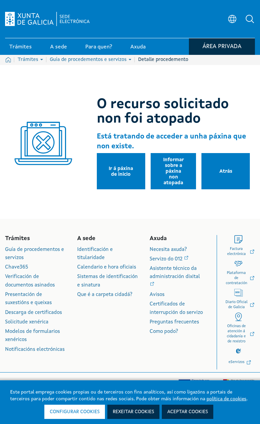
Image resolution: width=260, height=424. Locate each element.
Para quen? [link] (98, 47)
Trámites (29, 59)
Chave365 (16, 267)
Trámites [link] (20, 47)
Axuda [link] (138, 47)
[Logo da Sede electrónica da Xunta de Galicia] (47, 19)
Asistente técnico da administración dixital (175, 272)
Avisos (157, 294)
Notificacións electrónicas (35, 349)
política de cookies (226, 399)
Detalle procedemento (163, 59)
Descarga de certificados (33, 312)
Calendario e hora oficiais (106, 267)
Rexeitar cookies (133, 411)
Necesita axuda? (168, 249)
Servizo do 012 (167, 259)
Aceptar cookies (187, 411)
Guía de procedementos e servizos (89, 59)
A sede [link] (58, 47)
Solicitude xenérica (26, 322)
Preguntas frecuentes (174, 322)
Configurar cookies (75, 411)
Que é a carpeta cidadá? (104, 294)
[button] (250, 19)
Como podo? (164, 331)
